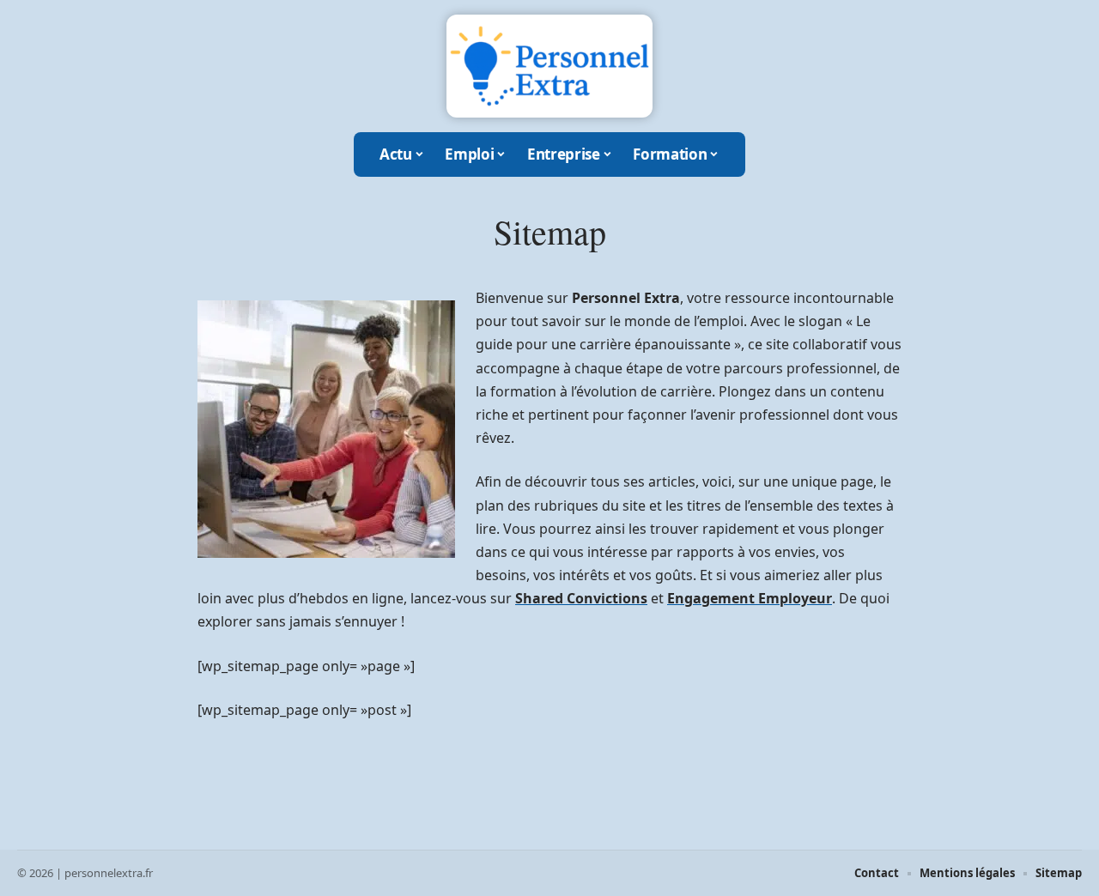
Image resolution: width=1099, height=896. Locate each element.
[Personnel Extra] (549, 66)
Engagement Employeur (749, 598)
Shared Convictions (581, 598)
